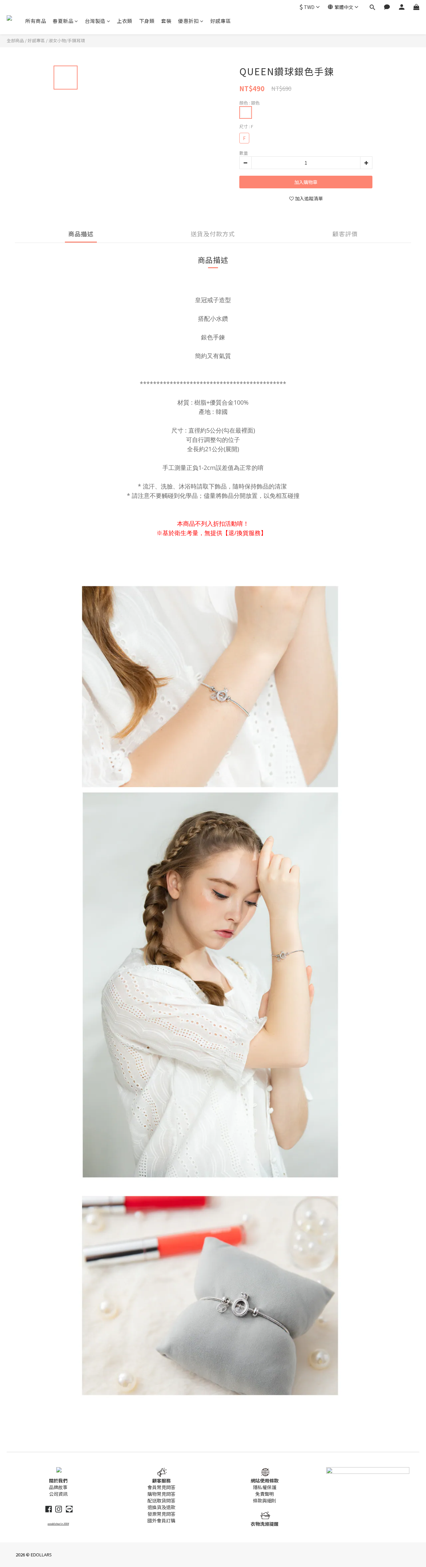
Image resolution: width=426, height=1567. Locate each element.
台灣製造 (95, 20)
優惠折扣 (188, 20)
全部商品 (15, 40)
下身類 (147, 20)
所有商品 (35, 20)
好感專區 (220, 20)
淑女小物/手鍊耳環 (67, 40)
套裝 (166, 20)
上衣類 (124, 20)
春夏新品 (63, 20)
